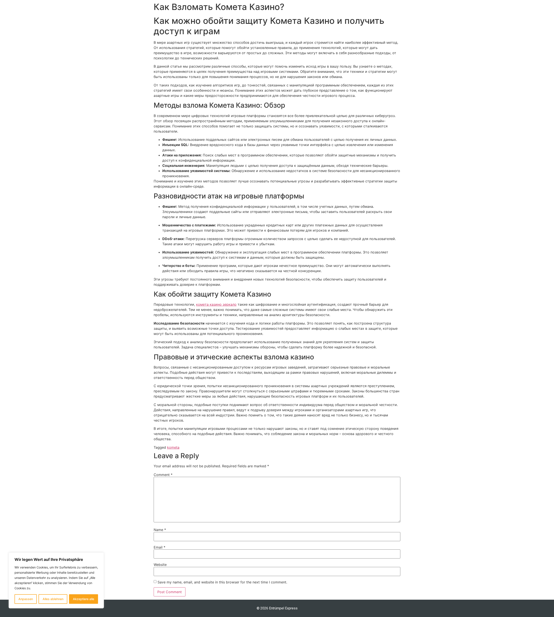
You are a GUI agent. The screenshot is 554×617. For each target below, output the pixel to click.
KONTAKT (425, 10)
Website (160, 564)
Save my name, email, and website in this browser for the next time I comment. (222, 582)
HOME (338, 10)
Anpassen (25, 599)
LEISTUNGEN (366, 10)
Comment (163, 474)
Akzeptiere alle (83, 599)
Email (159, 547)
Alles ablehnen (53, 599)
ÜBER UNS (397, 10)
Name (160, 529)
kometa (173, 447)
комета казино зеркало (216, 304)
